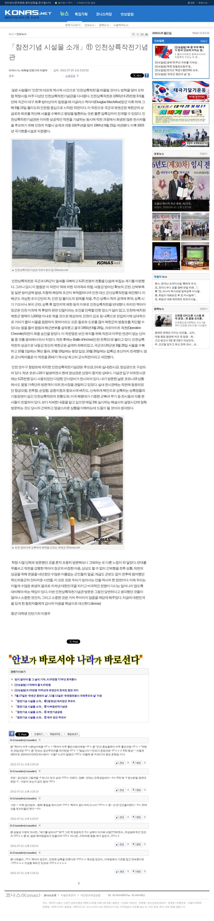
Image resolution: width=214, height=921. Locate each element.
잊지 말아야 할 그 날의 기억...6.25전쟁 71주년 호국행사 (45, 679)
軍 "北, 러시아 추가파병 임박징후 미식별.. (178, 291)
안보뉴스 (90, 25)
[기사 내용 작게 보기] (137, 35)
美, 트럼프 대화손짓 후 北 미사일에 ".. (175, 295)
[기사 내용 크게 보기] (133, 35)
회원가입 (203, 2)
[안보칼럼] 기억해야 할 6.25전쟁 (33, 684)
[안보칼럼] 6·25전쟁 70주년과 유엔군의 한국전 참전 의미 (46, 690)
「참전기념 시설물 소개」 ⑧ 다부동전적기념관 (41, 706)
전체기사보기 (72, 25)
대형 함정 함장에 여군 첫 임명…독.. (174, 336)
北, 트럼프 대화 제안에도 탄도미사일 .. (176, 299)
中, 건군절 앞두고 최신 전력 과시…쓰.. (176, 344)
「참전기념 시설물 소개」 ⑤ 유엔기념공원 (38, 712)
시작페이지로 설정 (85, 2)
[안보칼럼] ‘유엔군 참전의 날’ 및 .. (173, 74)
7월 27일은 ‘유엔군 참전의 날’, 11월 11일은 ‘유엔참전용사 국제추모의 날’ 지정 (58, 695)
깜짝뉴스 (104, 25)
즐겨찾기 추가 (65, 2)
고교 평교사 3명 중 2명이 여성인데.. (175, 340)
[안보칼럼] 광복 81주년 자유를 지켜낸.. (176, 62)
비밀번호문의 (68, 895)
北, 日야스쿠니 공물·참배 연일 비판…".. (177, 287)
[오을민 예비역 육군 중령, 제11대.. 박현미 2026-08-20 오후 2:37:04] (181, 210)
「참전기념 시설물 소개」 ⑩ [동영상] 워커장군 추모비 (45, 701)
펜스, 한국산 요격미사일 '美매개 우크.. (176, 283)
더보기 (203, 40)
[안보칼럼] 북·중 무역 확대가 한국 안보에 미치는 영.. (189, 49)
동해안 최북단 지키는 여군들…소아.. (175, 332)
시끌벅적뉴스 (121, 25)
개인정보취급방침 (90, 895)
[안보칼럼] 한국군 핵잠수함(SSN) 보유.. (177, 70)
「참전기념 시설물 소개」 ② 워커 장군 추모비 (40, 717)
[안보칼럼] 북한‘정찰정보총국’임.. (173, 66)
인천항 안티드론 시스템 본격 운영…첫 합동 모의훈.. (189, 317)
